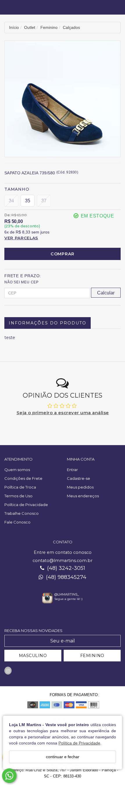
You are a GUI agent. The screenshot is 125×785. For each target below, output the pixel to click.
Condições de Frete (23, 478)
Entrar (72, 469)
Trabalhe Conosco (21, 513)
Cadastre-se (78, 478)
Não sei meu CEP (21, 282)
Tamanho (16, 189)
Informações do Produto (47, 323)
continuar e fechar (62, 756)
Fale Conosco (17, 522)
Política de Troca (20, 487)
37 (44, 200)
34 (11, 200)
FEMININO (92, 655)
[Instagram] (8, 670)
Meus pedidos (80, 487)
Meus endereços (83, 496)
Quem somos (17, 469)
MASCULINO (33, 655)
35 (27, 200)
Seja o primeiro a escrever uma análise (63, 412)
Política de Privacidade (79, 743)
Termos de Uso (18, 496)
